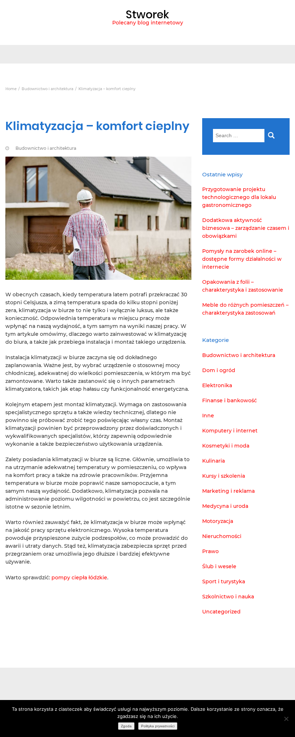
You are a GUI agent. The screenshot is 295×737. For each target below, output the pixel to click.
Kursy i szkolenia (223, 476)
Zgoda (126, 726)
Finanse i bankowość (229, 400)
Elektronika (217, 385)
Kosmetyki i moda (225, 445)
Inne (208, 415)
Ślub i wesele (219, 566)
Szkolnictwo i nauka (228, 596)
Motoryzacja (217, 521)
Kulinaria (213, 461)
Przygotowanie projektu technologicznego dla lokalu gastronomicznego (239, 197)
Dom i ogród (218, 370)
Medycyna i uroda (225, 506)
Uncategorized (221, 611)
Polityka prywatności (157, 726)
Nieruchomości (221, 536)
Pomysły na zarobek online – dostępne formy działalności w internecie (242, 259)
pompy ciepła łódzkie (79, 577)
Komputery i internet (230, 430)
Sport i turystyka (223, 581)
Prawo (210, 551)
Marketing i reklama (228, 491)
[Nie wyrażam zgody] (286, 718)
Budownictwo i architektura (45, 148)
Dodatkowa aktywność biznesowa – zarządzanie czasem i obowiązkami (245, 228)
